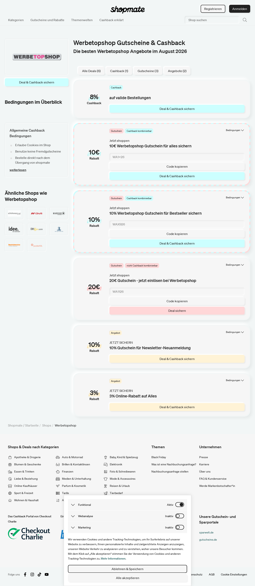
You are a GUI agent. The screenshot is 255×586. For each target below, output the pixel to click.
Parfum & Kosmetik (73, 486)
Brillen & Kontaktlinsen (75, 464)
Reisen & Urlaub (119, 486)
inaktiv (169, 516)
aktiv (170, 505)
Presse (203, 457)
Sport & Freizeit (23, 493)
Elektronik (115, 464)
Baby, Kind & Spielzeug (123, 457)
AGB (212, 574)
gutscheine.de (208, 539)
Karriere (204, 464)
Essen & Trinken (24, 471)
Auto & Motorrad (72, 457)
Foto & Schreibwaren (122, 471)
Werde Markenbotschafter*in (217, 486)
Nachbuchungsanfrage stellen (169, 471)
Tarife (65, 493)
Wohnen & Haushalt (26, 500)
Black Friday (158, 457)
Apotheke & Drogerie (27, 457)
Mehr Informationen (113, 558)
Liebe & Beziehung (26, 478)
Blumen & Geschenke (27, 464)
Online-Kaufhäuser (25, 486)
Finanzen (67, 471)
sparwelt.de (206, 532)
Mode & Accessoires (122, 478)
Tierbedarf (116, 493)
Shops (46, 425)
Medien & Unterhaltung (76, 478)
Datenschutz (194, 574)
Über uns (205, 471)
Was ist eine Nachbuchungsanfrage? (173, 464)
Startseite (32, 425)
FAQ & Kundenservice (213, 478)
